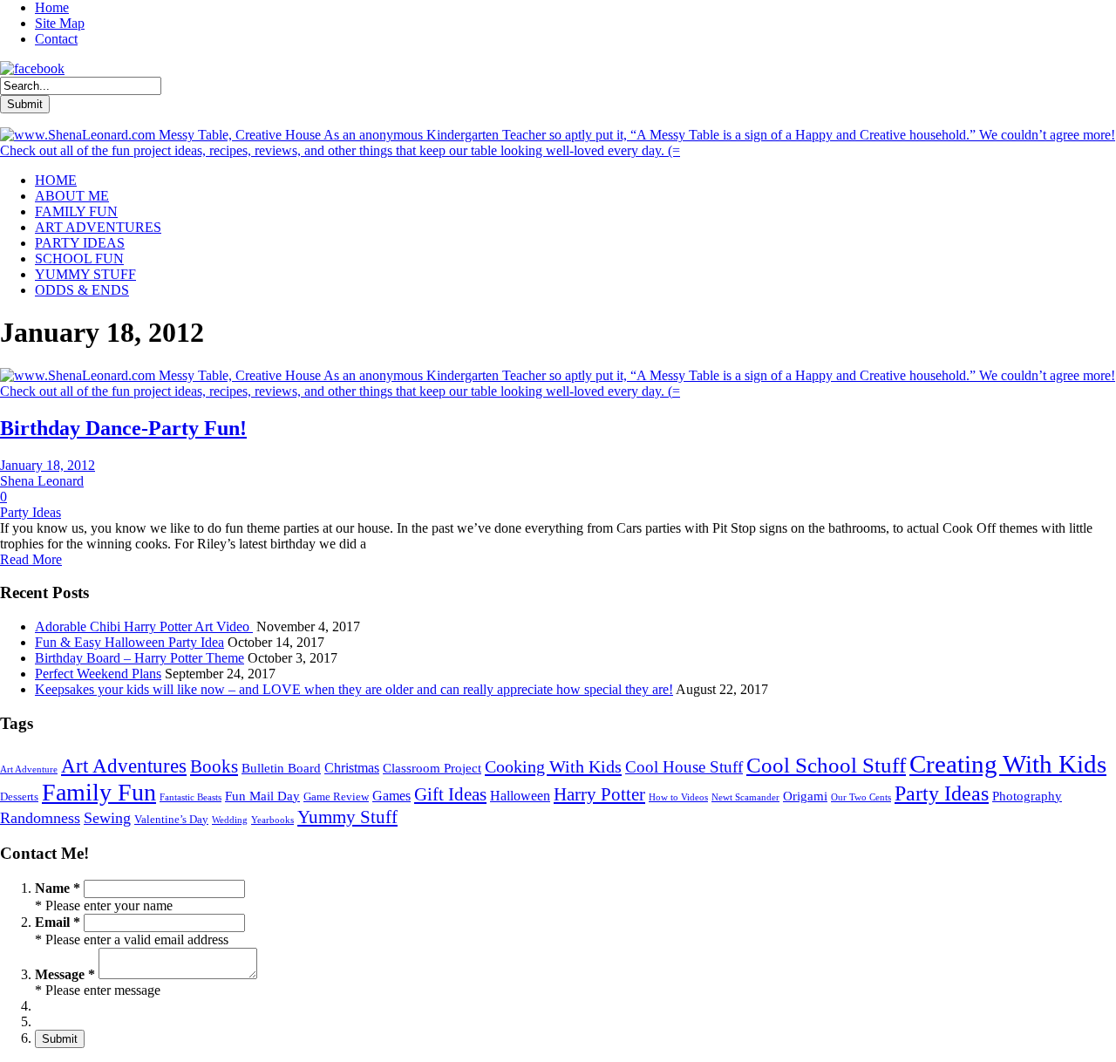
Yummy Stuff (347, 817)
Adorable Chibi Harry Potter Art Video (144, 626)
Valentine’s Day (171, 819)
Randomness (40, 818)
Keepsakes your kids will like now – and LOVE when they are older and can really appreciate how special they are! (354, 689)
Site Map (60, 23)
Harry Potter (599, 794)
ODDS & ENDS (82, 290)
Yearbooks (272, 820)
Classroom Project (432, 768)
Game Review (336, 796)
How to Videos (678, 797)
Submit (60, 1038)
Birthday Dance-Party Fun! (123, 428)
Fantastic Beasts (190, 797)
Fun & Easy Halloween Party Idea (129, 642)
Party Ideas (30, 512)
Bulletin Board (281, 768)
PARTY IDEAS (80, 242)
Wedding (230, 820)
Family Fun (99, 792)
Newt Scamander (745, 797)
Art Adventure (29, 769)
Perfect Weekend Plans (98, 673)
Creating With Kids (1007, 764)
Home (52, 7)
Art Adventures (124, 766)
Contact (56, 38)
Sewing (107, 818)
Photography (1027, 796)
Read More (31, 559)
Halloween (520, 795)
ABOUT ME (72, 195)
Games (391, 795)
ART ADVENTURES (98, 227)
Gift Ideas (450, 794)
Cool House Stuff (684, 767)
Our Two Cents (861, 797)
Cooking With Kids (553, 766)
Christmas (351, 767)
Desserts (19, 796)
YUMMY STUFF (85, 274)
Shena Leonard (42, 480)
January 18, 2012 (47, 465)
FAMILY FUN (76, 211)
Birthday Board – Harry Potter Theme (139, 657)
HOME (56, 180)
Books (214, 766)
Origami (805, 796)
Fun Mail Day (262, 796)
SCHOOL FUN (79, 258)
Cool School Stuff (826, 765)
